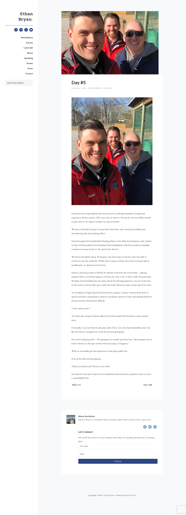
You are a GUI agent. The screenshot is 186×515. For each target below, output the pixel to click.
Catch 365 (108, 88)
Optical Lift (131, 495)
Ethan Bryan (109, 495)
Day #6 (147, 384)
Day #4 (77, 384)
